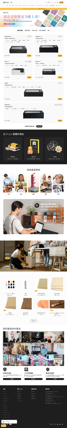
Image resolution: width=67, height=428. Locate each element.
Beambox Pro (6, 398)
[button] (52, 2)
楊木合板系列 (57, 293)
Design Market (6, 417)
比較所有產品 (39, 126)
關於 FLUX (19, 391)
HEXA (4, 403)
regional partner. (41, 8)
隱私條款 (19, 398)
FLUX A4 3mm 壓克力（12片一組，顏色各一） (57, 314)
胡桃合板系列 (25, 313)
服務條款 (19, 396)
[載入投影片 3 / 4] (34, 25)
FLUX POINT (20, 400)
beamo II (5, 396)
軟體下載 (33, 393)
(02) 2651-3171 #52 (49, 393)
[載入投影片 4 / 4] (36, 25)
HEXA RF (5, 405)
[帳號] (55, 2)
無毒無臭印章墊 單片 (41, 313)
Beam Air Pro (6, 412)
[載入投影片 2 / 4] (33, 25)
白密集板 (10, 313)
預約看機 (61, 2)
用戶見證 (19, 393)
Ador (4, 391)
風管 (25, 293)
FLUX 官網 (47, 2)
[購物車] (57, 2)
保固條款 (33, 396)
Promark (5, 407)
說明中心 (33, 391)
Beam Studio (6, 414)
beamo (4, 393)
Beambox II (5, 400)
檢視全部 (33, 320)
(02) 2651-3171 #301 (49, 400)
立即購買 (29, 55)
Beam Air (5, 410)
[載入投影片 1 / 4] (31, 25)
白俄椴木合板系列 (41, 293)
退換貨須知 (33, 398)
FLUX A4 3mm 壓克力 (10, 293)
